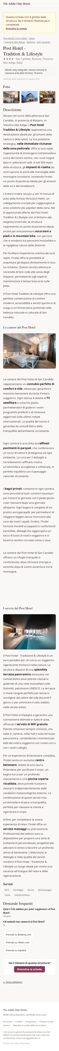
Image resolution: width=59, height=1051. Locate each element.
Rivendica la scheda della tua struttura (29, 1025)
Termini (6, 1025)
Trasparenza (30, 1021)
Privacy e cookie (46, 1021)
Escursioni (7, 1021)
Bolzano (31, 42)
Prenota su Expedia (16, 950)
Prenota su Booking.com (18, 934)
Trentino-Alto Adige (14, 42)
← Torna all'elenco (12, 982)
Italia (31, 38)
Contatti (18, 1021)
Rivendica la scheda (16, 28)
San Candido (43, 42)
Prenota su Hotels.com (17, 942)
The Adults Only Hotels (16, 3)
